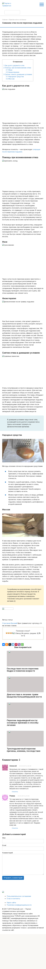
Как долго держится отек (13, 65)
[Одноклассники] (6, 644)
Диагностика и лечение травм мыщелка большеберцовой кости (24, 695)
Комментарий (7, 853)
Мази (9, 70)
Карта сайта (11, 903)
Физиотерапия (12, 72)
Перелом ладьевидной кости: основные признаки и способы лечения (22, 722)
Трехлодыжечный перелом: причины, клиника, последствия (23, 749)
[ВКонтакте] (3, 644)
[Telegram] (13, 644)
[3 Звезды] (10, 633)
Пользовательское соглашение (19, 896)
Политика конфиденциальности (19, 905)
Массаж (10, 79)
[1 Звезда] (6, 633)
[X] (9, 644)
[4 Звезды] (12, 633)
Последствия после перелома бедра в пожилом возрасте (22, 669)
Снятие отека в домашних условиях (17, 74)
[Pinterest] (16, 644)
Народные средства (15, 76)
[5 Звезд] (17, 633)
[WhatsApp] (22, 644)
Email (4, 845)
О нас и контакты (13, 899)
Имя (3, 838)
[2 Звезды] (8, 633)
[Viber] (19, 644)
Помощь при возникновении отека (17, 68)
